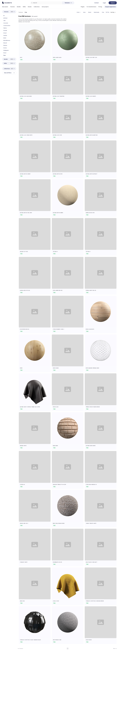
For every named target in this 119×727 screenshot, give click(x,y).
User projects (45, 6)
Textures (12, 6)
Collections (37, 6)
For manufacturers (91, 6)
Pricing (100, 6)
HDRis (24, 6)
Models (19, 6)
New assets (5, 6)
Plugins (82, 6)
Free (21, 59)
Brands (29, 6)
